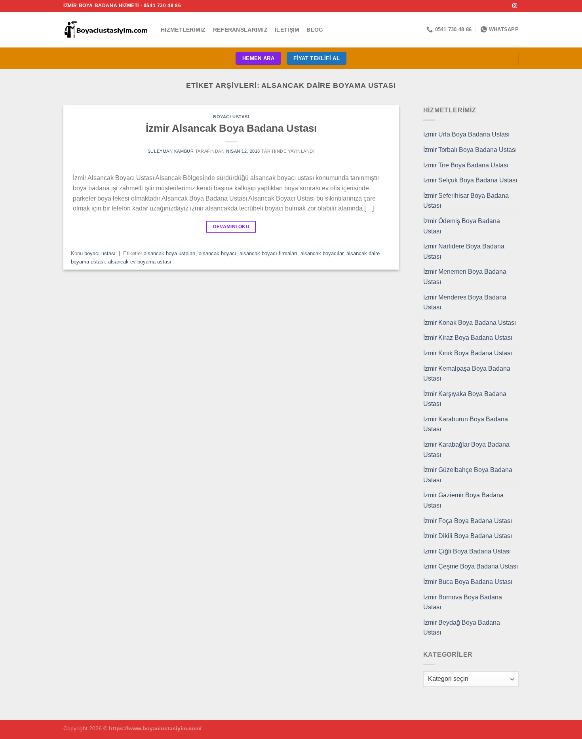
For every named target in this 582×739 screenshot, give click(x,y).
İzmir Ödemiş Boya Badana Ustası (461, 226)
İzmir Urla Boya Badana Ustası (466, 134)
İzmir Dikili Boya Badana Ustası (467, 535)
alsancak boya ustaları (170, 253)
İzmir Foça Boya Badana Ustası (467, 520)
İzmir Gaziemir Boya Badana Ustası (463, 500)
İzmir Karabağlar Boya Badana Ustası (466, 449)
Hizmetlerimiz (183, 30)
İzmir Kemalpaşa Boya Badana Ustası (466, 373)
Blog (314, 30)
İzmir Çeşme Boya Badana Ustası (470, 566)
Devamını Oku (231, 226)
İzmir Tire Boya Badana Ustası (465, 165)
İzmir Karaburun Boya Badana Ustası (465, 424)
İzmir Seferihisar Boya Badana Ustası (466, 200)
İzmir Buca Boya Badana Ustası (467, 581)
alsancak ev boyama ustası (139, 262)
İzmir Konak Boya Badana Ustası (469, 322)
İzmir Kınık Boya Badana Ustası (467, 353)
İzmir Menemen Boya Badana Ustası (464, 276)
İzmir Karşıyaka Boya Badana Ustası (464, 398)
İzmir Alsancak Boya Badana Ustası (231, 128)
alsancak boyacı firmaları (268, 253)
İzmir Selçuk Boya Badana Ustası (470, 180)
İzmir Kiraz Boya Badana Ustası (467, 337)
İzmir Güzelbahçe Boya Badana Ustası (467, 474)
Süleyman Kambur (171, 151)
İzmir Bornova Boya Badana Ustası (462, 602)
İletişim (287, 30)
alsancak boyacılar (322, 253)
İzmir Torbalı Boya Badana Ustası (470, 149)
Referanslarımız (240, 30)
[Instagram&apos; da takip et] (514, 6)
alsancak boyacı (217, 253)
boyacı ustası (231, 116)
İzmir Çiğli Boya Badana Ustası (467, 551)
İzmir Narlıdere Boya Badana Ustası (463, 251)
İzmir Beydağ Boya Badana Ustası (461, 627)
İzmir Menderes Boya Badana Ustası (464, 302)
